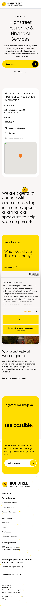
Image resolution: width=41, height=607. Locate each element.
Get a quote (10, 64)
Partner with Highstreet (11, 567)
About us (5, 523)
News (4, 527)
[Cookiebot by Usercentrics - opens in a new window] (29, 274)
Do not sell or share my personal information (20, 329)
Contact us (6, 532)
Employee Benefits (9, 507)
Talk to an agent (14, 463)
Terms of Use (6, 585)
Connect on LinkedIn (10, 574)
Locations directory (9, 536)
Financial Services (9, 512)
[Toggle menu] (37, 4)
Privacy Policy (6, 587)
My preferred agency (17, 128)
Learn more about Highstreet (14, 378)
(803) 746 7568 (10, 122)
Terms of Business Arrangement (13, 590)
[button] (20, 156)
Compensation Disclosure (11, 592)
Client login (18, 72)
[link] (12, 4)
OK (20, 319)
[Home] (20, 484)
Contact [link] (12, 133)
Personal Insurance (9, 498)
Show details (29, 311)
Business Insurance (9, 503)
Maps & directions (16, 138)
